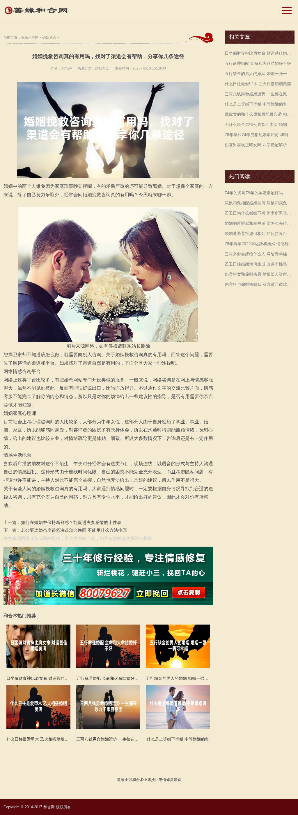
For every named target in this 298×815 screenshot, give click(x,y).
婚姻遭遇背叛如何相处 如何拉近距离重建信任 (260, 233)
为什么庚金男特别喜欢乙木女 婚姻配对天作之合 (260, 124)
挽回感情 (158, 779)
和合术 (137, 779)
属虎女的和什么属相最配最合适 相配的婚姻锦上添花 (260, 114)
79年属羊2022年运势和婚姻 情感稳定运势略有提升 (260, 243)
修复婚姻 (173, 779)
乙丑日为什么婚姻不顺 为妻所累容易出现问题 (260, 213)
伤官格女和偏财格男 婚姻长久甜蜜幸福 (260, 274)
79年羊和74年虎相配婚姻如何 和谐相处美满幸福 (260, 134)
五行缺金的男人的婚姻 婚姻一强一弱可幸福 (260, 73)
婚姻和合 (49, 37)
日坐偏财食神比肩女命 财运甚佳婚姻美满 (260, 53)
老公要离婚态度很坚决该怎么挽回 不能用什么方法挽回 (74, 530)
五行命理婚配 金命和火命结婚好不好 (258, 63)
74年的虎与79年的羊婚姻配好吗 (254, 192)
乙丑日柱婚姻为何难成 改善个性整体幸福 (260, 264)
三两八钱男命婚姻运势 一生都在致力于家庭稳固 (260, 94)
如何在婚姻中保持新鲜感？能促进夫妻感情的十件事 (71, 522)
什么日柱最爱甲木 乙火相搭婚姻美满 (258, 83)
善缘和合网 (29, 37)
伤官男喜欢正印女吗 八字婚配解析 (256, 144)
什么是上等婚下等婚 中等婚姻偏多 (256, 104)
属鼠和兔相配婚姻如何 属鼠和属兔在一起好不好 (260, 203)
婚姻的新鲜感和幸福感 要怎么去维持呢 (260, 223)
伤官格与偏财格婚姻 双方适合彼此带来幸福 (260, 284)
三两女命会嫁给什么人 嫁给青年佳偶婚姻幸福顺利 (260, 254)
